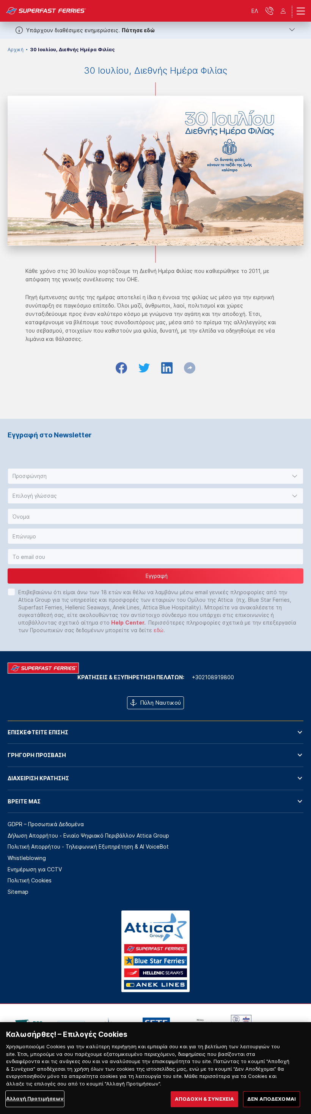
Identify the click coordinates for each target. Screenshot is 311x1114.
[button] (155, 476)
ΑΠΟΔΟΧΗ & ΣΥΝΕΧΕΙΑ (204, 1099)
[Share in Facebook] (121, 368)
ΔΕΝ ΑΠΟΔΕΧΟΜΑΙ (271, 1099)
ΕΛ (254, 11)
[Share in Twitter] (144, 368)
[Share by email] (189, 368)
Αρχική (16, 49)
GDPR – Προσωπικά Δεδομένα (46, 824)
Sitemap (18, 891)
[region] (155, 1068)
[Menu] (301, 11)
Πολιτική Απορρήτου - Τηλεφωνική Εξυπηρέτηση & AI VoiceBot (88, 846)
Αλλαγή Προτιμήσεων (35, 1098)
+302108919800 (213, 677)
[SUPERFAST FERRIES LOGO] (46, 10)
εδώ (158, 630)
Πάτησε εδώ (138, 30)
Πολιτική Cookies (30, 880)
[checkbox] (11, 592)
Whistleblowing (27, 858)
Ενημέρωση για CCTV (35, 869)
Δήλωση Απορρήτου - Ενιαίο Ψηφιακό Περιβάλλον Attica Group (88, 835)
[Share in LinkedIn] (167, 368)
